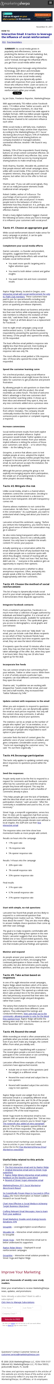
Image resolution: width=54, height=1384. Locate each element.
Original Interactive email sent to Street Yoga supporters (25, 1171)
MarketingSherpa (21, 1186)
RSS (4, 42)
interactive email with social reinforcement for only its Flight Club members (26, 295)
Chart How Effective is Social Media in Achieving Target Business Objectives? (25, 1204)
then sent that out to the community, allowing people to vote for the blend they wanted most (26, 1016)
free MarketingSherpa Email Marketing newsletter (24, 1148)
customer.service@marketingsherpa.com (20, 1354)
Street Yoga (8, 1239)
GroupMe (7, 1226)
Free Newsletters (14, 42)
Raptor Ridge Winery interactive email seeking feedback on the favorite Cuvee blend (25, 1176)
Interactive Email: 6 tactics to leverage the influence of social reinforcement (26, 35)
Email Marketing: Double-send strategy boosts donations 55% (24, 1220)
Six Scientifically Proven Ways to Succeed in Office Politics (26, 1194)
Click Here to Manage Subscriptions (17, 1302)
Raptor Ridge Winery (12, 1247)
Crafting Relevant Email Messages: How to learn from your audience (25, 1212)
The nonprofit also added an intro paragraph (23, 1123)
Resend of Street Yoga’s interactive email (24, 1180)
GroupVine (8, 1255)
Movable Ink (8, 1232)
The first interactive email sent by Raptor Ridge (27, 1167)
